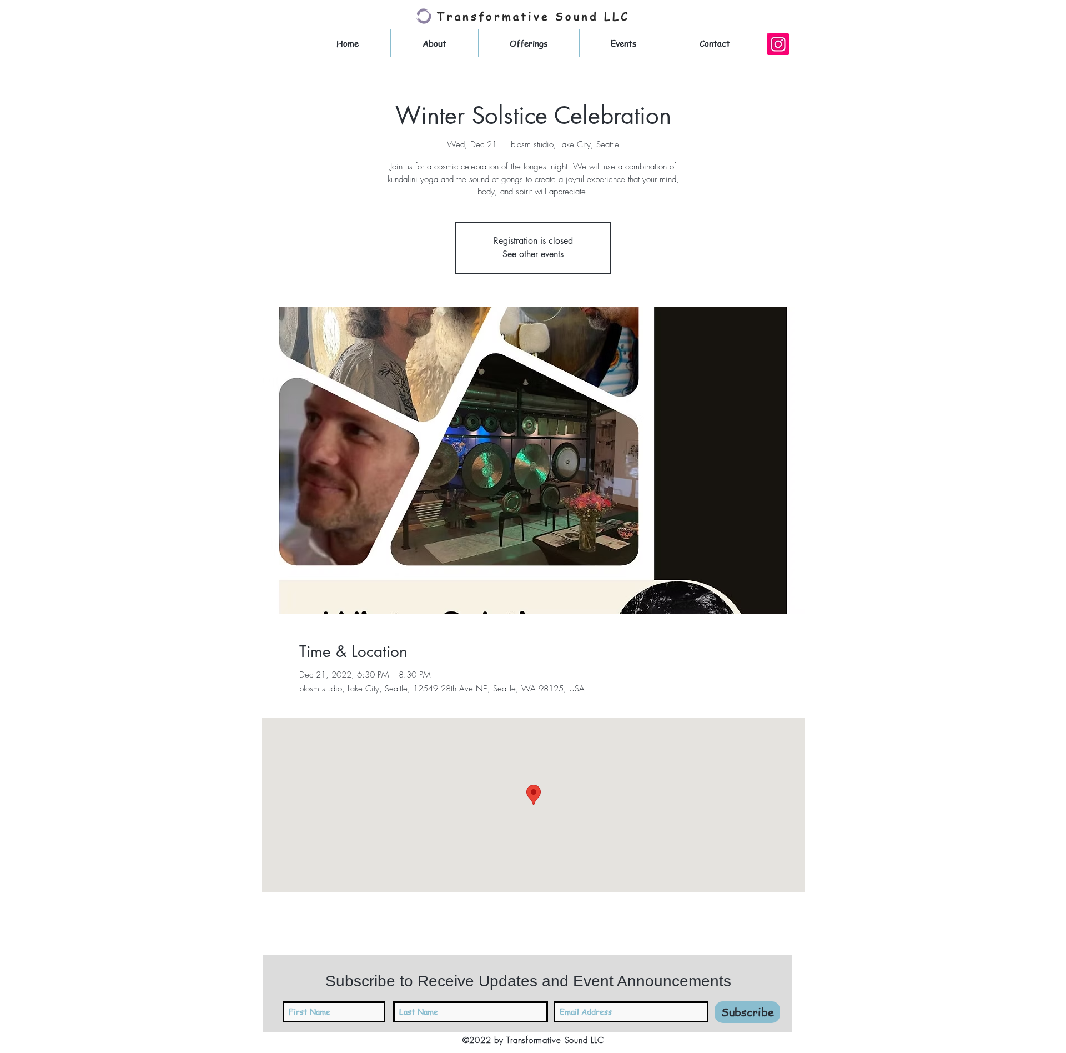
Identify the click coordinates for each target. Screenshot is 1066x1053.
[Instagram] (778, 44)
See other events (533, 254)
